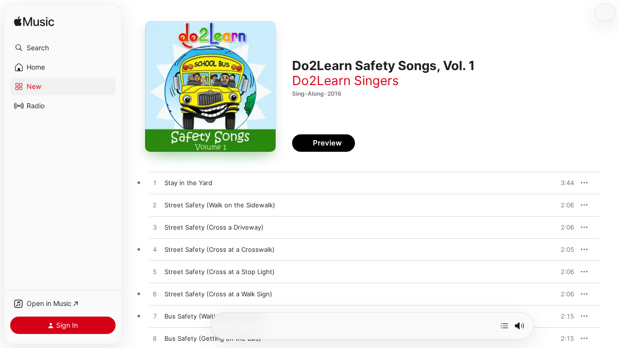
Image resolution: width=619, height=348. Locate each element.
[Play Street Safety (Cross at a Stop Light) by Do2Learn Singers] (154, 272)
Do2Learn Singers (345, 80)
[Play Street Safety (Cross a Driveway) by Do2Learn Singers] (154, 227)
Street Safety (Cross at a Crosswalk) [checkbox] (219, 249)
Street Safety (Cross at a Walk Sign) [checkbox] (218, 294)
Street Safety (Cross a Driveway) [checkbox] (214, 227)
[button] (63, 48)
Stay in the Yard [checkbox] (188, 183)
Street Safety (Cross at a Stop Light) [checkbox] (219, 272)
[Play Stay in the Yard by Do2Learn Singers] (154, 183)
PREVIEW (563, 183)
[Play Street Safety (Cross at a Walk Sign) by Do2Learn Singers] (154, 294)
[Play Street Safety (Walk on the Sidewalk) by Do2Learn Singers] (154, 205)
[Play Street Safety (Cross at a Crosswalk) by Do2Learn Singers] (154, 250)
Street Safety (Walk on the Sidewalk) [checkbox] (219, 205)
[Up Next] (504, 326)
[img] (34, 22)
